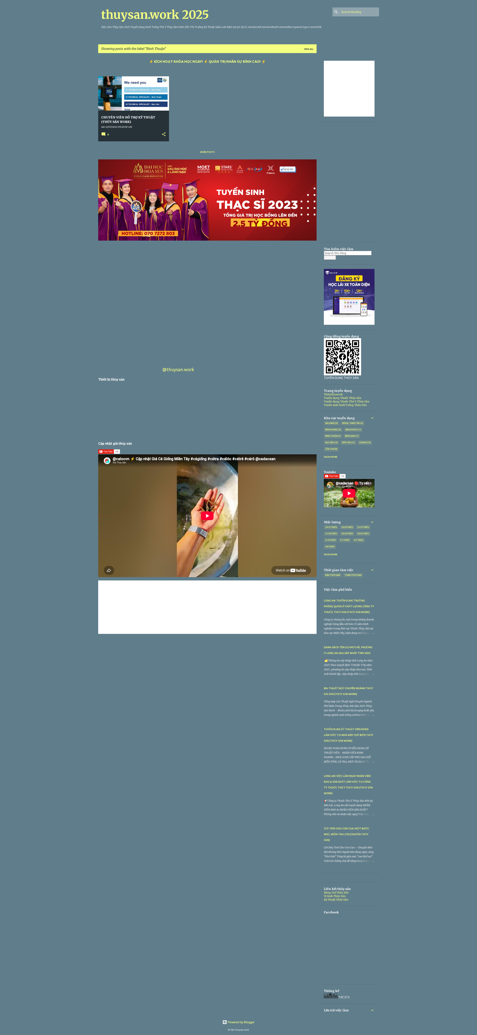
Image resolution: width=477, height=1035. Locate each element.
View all (309, 49)
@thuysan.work (178, 369)
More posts (207, 152)
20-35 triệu (363, 533)
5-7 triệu (345, 540)
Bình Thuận (332, 436)
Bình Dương (332, 429)
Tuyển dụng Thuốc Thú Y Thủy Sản (346, 401)
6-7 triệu (358, 540)
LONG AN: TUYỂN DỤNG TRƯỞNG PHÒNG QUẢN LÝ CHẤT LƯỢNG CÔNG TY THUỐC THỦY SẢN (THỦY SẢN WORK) (349, 606)
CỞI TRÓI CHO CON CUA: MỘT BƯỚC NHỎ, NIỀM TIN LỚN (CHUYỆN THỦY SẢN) (346, 834)
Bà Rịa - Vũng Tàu (352, 423)
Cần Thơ (331, 449)
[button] (164, 134)
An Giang (331, 423)
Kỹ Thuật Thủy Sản (336, 899)
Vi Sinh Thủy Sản (335, 896)
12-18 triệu (331, 533)
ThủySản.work (333, 394)
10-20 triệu (347, 527)
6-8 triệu (330, 546)
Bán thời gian (332, 575)
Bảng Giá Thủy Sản (336, 892)
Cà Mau (364, 442)
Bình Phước (352, 429)
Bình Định (351, 436)
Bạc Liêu (331, 442)
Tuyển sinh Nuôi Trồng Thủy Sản (345, 405)
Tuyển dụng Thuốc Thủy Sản (342, 398)
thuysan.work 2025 (155, 14)
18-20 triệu (347, 533)
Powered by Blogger (241, 1022)
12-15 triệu (363, 527)
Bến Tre (348, 442)
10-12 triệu (331, 527)
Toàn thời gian (353, 575)
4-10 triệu (330, 540)
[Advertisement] (207, 308)
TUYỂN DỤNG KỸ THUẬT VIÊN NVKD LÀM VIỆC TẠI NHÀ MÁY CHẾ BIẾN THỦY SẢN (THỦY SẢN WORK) (348, 735)
